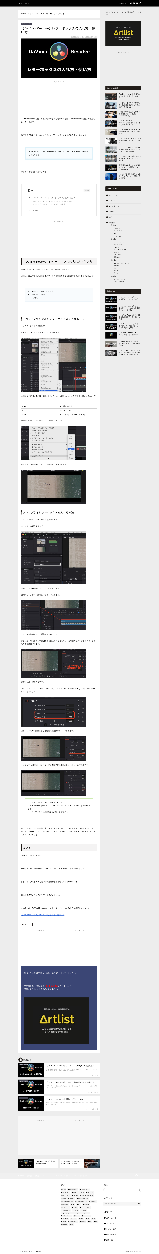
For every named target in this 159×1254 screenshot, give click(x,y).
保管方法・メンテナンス (121, 263)
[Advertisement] (59, 99)
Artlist (64, 1189)
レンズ (81, 1218)
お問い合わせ (111, 1218)
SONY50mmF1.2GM (82, 1201)
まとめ (35, 211)
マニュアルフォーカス (121, 249)
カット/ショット (119, 242)
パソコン (84, 1210)
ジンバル (116, 247)
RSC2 (64, 1198)
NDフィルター (66, 1195)
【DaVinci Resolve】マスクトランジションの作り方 (42, 915)
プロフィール (111, 1223)
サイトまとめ (113, 206)
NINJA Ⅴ (76, 1195)
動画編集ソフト (73, 1221)
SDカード (72, 1198)
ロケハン (116, 252)
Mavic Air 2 (90, 1192)
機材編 (113, 260)
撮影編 (113, 239)
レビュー (111, 217)
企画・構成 (117, 254)
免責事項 (38, 1251)
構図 (115, 233)
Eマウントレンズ (85, 1189)
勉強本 (64, 1221)
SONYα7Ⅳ (112, 201)
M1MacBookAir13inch (78, 1192)
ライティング (118, 231)
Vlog (79, 1204)
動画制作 (111, 223)
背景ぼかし (117, 257)
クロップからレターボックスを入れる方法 (49, 204)
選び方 (116, 273)
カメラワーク (118, 244)
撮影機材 (116, 266)
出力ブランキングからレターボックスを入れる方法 (53, 201)
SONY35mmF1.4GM (68, 1201)
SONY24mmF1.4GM (83, 1198)
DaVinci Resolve (26, 24)
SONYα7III (112, 195)
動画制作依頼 (111, 1234)
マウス (87, 1213)
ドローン (111, 212)
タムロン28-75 (66, 1210)
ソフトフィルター (85, 1207)
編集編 (113, 276)
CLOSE (87, 190)
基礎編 (113, 225)
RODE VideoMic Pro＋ (87, 1195)
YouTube (86, 1204)
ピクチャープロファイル (69, 1213)
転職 (72, 1224)
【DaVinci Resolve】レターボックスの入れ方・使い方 (54, 198)
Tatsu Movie (23, 3)
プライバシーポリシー (26, 1251)
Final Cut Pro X (119, 282)
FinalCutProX (66, 1192)
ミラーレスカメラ (67, 1215)
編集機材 (116, 270)
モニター (77, 1215)
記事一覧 (123, 3)
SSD (73, 1204)
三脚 (94, 1218)
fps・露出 (117, 228)
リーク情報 (65, 1218)
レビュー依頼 (111, 1229)
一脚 (88, 1218)
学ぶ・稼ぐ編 (116, 236)
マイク (80, 1213)
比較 (115, 268)
